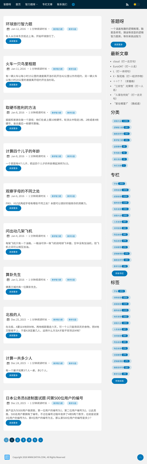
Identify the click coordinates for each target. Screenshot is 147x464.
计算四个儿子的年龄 (23, 151)
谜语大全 (121, 121)
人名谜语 (120, 221)
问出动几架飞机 (19, 230)
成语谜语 (120, 196)
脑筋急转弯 (121, 133)
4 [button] (29, 440)
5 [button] (35, 440)
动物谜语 (120, 190)
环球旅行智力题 (19, 23)
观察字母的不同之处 (23, 191)
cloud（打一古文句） (125, 61)
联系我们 (62, 4)
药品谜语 (120, 234)
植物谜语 (120, 202)
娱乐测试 (119, 159)
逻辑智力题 (121, 127)
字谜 (118, 183)
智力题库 (30, 4)
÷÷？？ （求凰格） (124, 81)
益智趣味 (119, 146)
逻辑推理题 (121, 253)
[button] (6, 440)
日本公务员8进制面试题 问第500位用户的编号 (44, 397)
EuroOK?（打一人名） (125, 66)
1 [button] (12, 440)
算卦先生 (13, 274)
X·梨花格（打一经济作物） (129, 76)
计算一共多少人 (19, 358)
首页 (18, 4)
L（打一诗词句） (122, 71)
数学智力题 (57, 29)
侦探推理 (120, 247)
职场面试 (119, 152)
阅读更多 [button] (118, 44)
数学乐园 (72, 29)
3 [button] (23, 440)
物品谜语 (120, 240)
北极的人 (13, 314)
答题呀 (7, 4)
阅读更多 (13, 41)
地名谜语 (120, 209)
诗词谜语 (120, 228)
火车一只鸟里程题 (21, 63)
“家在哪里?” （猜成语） (127, 103)
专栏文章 (47, 4)
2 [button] (17, 440)
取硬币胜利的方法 (21, 107)
